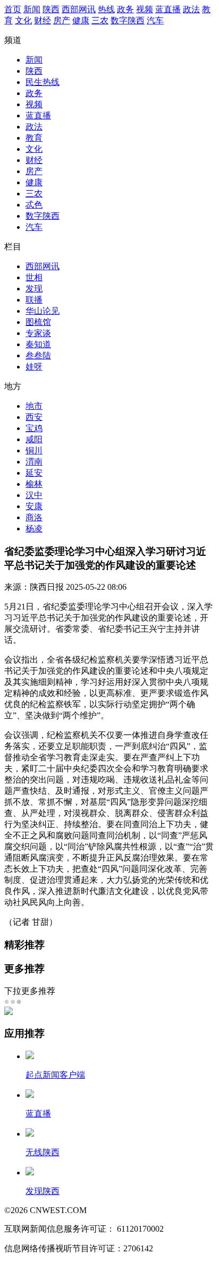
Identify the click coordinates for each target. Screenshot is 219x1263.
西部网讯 (79, 9)
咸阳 (34, 439)
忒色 (34, 204)
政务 (125, 9)
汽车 (155, 20)
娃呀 (34, 366)
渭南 (34, 461)
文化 (23, 20)
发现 (34, 288)
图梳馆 (38, 322)
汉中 (34, 495)
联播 (34, 299)
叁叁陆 (38, 355)
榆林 (34, 483)
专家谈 (38, 333)
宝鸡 (34, 428)
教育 (34, 137)
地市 (34, 405)
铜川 (34, 450)
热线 (106, 9)
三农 (99, 20)
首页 (12, 9)
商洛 (34, 517)
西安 (34, 417)
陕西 (51, 9)
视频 (144, 9)
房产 (61, 20)
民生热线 (43, 82)
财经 (42, 20)
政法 (191, 9)
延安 (34, 472)
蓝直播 (168, 9)
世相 (34, 277)
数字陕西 (128, 20)
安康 (34, 506)
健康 (80, 20)
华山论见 (43, 310)
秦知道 (38, 344)
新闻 (31, 9)
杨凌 (34, 528)
